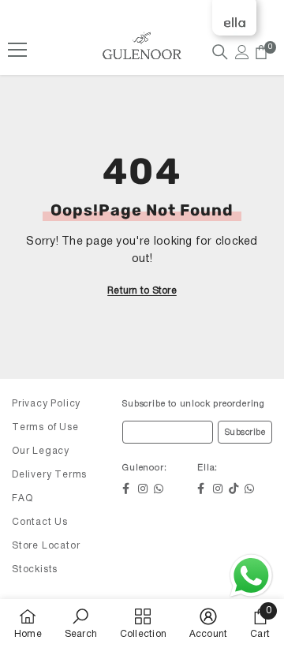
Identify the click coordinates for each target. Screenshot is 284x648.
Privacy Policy (46, 403)
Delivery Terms (49, 474)
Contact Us (40, 522)
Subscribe (245, 432)
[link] (81, 623)
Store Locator (46, 545)
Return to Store (142, 291)
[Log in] (242, 52)
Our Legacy (40, 451)
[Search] (220, 52)
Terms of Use (45, 427)
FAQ (22, 498)
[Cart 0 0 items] (261, 52)
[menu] (17, 49)
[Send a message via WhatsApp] (251, 576)
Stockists (35, 569)
